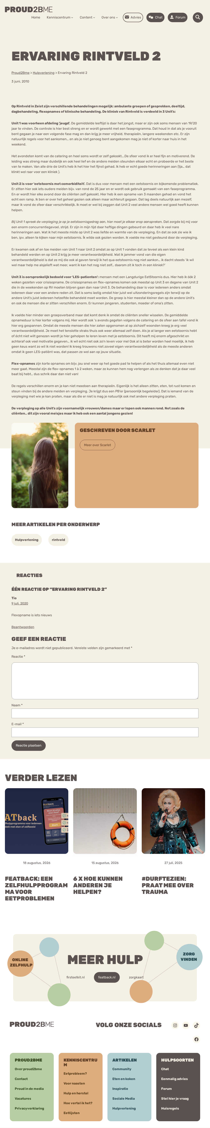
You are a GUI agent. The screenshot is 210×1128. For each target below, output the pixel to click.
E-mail (17, 724)
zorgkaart (136, 977)
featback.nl (106, 977)
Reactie (18, 656)
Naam (17, 705)
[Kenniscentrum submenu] (72, 17)
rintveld (58, 540)
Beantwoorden (22, 627)
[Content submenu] (94, 17)
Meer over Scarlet (97, 445)
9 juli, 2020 (19, 603)
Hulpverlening (26, 540)
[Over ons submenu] (117, 17)
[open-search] (198, 17)
